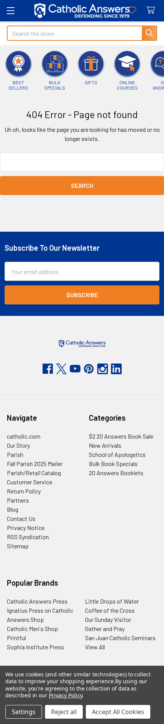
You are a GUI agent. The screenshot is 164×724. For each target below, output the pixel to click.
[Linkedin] (116, 369)
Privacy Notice (26, 527)
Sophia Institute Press (35, 646)
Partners (18, 500)
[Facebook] (48, 369)
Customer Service (29, 481)
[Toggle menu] (10, 10)
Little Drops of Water (112, 601)
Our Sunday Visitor (108, 619)
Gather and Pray (105, 628)
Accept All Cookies (118, 712)
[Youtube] (75, 369)
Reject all (64, 712)
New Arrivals (105, 445)
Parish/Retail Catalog (34, 472)
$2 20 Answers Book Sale (121, 436)
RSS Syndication (28, 536)
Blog (12, 509)
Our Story (18, 445)
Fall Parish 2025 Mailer (35, 463)
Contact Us (21, 518)
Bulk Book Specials (113, 463)
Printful (16, 637)
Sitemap (18, 545)
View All (95, 646)
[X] (61, 369)
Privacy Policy (65, 695)
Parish (15, 454)
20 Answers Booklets (116, 472)
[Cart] (152, 10)
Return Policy (24, 491)
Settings (23, 712)
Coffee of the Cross (110, 610)
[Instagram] (102, 369)
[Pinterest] (89, 369)
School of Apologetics (117, 454)
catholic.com (23, 436)
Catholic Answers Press (37, 601)
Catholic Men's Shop (32, 628)
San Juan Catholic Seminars (120, 637)
